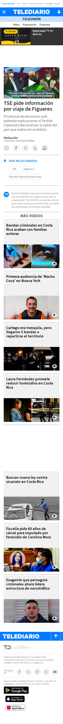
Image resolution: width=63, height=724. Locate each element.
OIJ (18, 3)
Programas (44, 24)
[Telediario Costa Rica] (31, 11)
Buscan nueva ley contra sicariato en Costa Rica (26, 480)
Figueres (29, 169)
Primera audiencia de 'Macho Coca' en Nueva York (30, 279)
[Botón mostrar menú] (4, 12)
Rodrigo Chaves (53, 3)
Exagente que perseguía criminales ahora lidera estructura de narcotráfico (28, 584)
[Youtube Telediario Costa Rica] (55, 672)
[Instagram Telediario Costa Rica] (37, 672)
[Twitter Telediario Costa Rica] (28, 672)
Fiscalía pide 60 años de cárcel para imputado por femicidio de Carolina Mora (28, 533)
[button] (6, 148)
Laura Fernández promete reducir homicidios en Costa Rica (29, 383)
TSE (14, 169)
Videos (16, 24)
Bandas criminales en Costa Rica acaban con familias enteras (29, 230)
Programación (30, 24)
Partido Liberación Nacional (25, 177)
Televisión (31, 19)
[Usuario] (59, 11)
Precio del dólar (36, 3)
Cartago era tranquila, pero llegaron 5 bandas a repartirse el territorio (29, 332)
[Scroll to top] (56, 636)
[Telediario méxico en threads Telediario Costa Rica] (46, 672)
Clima (24, 3)
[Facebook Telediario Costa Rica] (19, 672)
